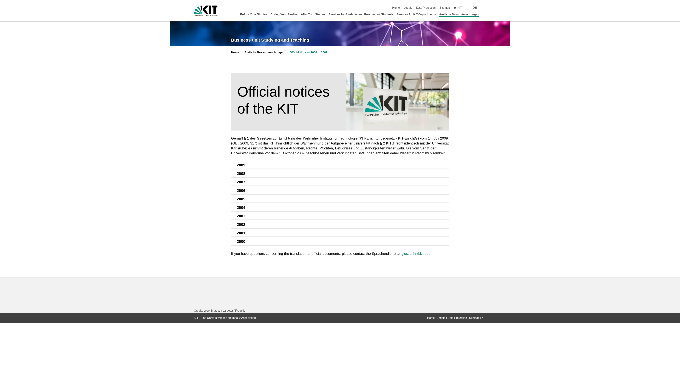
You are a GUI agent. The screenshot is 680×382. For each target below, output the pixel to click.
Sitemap (445, 7)
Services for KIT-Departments (416, 14)
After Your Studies (313, 14)
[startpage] (485, 14)
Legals (408, 7)
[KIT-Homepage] (205, 10)
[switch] (484, 7)
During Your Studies (284, 14)
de (475, 7)
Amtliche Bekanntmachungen (459, 14)
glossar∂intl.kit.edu (415, 254)
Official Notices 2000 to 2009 (308, 52)
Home (396, 7)
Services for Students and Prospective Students (361, 14)
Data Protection (426, 7)
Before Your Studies (253, 14)
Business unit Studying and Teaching (270, 39)
